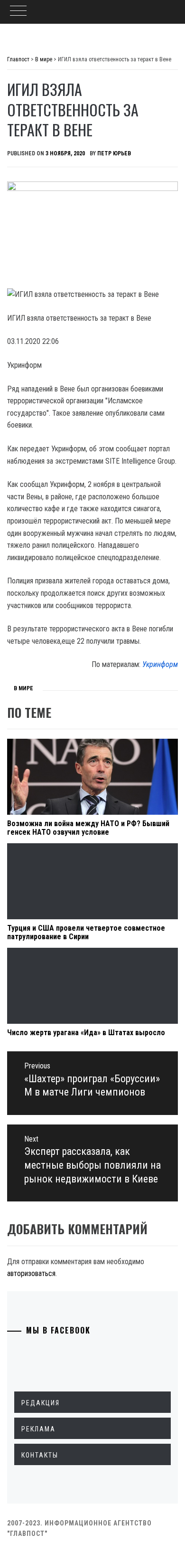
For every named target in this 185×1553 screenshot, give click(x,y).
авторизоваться (31, 1273)
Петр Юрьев (114, 153)
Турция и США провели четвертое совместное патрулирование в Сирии (86, 932)
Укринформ (160, 664)
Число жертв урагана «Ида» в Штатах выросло (86, 1032)
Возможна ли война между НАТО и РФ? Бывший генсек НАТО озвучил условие (88, 828)
